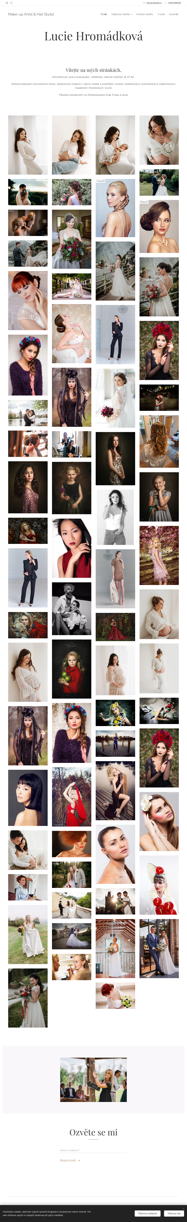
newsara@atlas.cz (154, 2)
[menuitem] (104, 14)
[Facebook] (7, 2)
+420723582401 (174, 2)
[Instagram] (11, 2)
